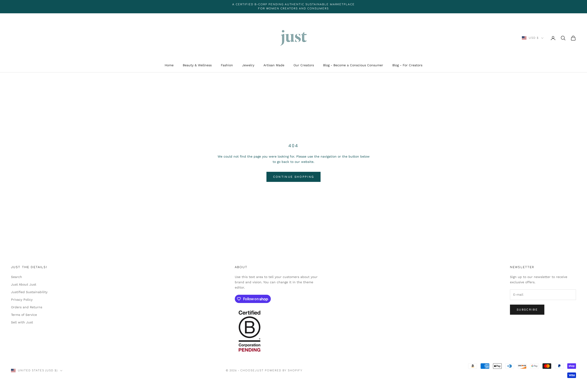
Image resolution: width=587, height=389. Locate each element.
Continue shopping (293, 176)
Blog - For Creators (407, 65)
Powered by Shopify (283, 370)
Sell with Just (22, 322)
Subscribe (527, 309)
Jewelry (248, 65)
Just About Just (23, 284)
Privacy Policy (22, 299)
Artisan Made (273, 65)
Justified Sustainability (29, 292)
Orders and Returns (26, 307)
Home (169, 65)
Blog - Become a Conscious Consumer (353, 65)
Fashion (227, 65)
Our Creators (304, 65)
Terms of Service (24, 315)
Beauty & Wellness (197, 65)
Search (16, 277)
